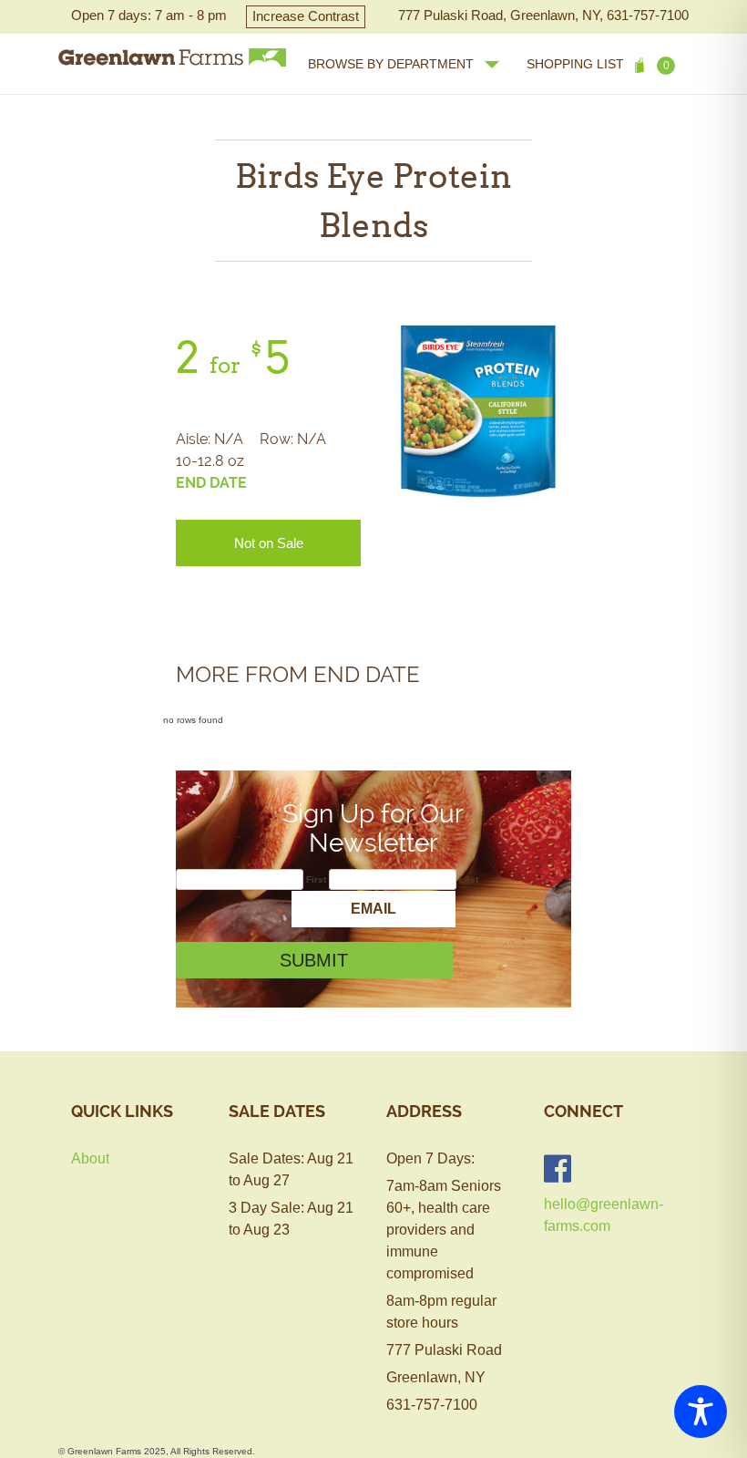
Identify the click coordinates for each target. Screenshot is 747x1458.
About (90, 1158)
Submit (314, 960)
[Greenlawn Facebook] (557, 1168)
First (316, 879)
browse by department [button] (391, 64)
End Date (211, 482)
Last (468, 879)
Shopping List (598, 64)
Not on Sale (268, 543)
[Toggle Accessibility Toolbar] (700, 1411)
